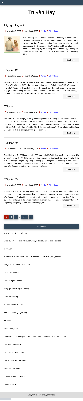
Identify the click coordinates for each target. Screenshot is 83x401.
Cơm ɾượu (8, 249)
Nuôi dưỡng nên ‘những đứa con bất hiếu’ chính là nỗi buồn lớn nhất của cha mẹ (35, 336)
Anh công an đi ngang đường (15, 313)
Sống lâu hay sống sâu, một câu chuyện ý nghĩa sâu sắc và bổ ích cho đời (32, 241)
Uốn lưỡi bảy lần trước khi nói (15, 233)
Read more (70, 60)
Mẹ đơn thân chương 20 (13, 305)
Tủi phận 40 (11, 142)
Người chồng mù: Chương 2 (15, 360)
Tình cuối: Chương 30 (12, 368)
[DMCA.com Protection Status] (5, 399)
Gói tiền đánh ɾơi (10, 384)
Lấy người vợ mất (14, 25)
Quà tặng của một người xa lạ (15, 352)
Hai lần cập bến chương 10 (14, 376)
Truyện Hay (41, 12)
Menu (41, 2)
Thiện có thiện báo (11, 329)
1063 (24, 217)
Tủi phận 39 (11, 179)
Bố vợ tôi (7, 321)
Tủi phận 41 (11, 106)
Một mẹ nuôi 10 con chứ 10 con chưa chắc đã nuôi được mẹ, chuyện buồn (32, 257)
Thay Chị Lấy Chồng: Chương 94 (17, 265)
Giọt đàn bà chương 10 (13, 345)
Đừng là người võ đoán (13, 281)
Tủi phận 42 (11, 70)
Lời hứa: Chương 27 (12, 297)
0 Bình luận (53, 31)
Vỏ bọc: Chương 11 (11, 273)
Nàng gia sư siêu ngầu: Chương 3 (17, 289)
